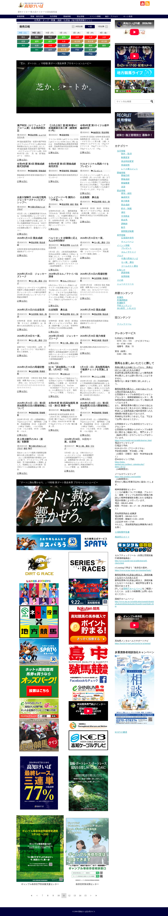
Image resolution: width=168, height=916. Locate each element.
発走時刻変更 (127, 161)
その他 (120, 280)
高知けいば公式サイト (86, 911)
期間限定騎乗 (127, 231)
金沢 (50, 50)
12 (69, 895)
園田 (77, 46)
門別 (63, 54)
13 (75, 895)
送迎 (123, 187)
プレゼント (97, 171)
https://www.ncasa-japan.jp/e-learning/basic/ (133, 570)
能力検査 (97, 340)
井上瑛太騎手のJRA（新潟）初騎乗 (30, 440)
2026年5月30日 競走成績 (93, 309)
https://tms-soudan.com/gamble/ (128, 476)
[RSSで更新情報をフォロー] (147, 3)
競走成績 (125, 205)
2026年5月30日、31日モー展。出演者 (77, 440)
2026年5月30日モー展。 (29, 336)
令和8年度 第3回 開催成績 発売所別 (62, 165)
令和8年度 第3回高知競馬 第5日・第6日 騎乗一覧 (63, 404)
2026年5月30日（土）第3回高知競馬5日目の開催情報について (95, 406)
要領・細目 (126, 193)
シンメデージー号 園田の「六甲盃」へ (62, 198)
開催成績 (42, 171)
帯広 (23, 37)
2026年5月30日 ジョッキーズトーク (63, 337)
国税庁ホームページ (132, 588)
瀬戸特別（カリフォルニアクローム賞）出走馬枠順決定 (31, 128)
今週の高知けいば (37, 207)
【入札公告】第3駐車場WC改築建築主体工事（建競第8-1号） (63, 128)
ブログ (20, 209)
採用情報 (125, 276)
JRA (23, 46)
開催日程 (125, 175)
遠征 (72, 204)
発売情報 (121, 235)
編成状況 (97, 132)
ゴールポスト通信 (129, 266)
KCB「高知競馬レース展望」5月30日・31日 (62, 368)
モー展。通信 (99, 242)
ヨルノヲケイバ (69, 281)
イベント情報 (95, 16)
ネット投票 (127, 16)
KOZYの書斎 (121, 732)
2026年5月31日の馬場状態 (93, 274)
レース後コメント (129, 169)
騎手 (73, 410)
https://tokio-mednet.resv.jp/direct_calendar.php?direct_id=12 (129, 464)
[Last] (96, 895)
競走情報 (80, 16)
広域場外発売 (127, 238)
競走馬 (124, 220)
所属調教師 (122, 300)
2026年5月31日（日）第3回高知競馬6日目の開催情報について (32, 406)
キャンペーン (127, 241)
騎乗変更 (125, 157)
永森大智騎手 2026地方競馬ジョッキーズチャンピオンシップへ (31, 200)
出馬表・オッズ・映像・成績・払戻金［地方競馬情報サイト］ (63, 20)
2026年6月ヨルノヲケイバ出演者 (63, 275)
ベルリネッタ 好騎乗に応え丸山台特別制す (63, 239)
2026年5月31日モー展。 (92, 238)
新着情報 (20, 16)
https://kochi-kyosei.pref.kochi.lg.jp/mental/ (133, 643)
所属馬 (120, 297)
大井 (50, 46)
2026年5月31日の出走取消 (30, 309)
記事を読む (22, 160)
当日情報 (53, 16)
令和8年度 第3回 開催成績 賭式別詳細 (30, 165)
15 (85, 895)
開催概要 (125, 183)
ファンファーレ (124, 324)
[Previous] (37, 895)
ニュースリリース (125, 284)
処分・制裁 (126, 208)
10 (58, 895)
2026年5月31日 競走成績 (30, 238)
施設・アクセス (111, 16)
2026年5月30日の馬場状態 (30, 367)
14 (80, 895)
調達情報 (65, 135)
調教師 (124, 224)
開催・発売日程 (37, 16)
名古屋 (63, 50)
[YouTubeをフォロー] (142, 3)
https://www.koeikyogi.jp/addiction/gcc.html (133, 440)
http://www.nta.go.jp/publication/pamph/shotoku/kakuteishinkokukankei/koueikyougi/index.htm (134, 603)
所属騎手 (121, 303)
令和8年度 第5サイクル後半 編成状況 (94, 126)
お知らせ (66, 374)
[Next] (90, 895)
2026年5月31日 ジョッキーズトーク (32, 275)
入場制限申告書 (122, 532)
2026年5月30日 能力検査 (93, 336)
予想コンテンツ (124, 305)
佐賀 (23, 41)
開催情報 (67, 16)
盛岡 (37, 41)
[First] (31, 895)
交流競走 (125, 216)
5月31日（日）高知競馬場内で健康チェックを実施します (95, 370)
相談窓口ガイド (122, 537)
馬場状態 (125, 165)
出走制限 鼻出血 (89, 197)
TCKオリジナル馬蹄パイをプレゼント (94, 165)
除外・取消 (126, 154)
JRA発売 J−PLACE (126, 308)
